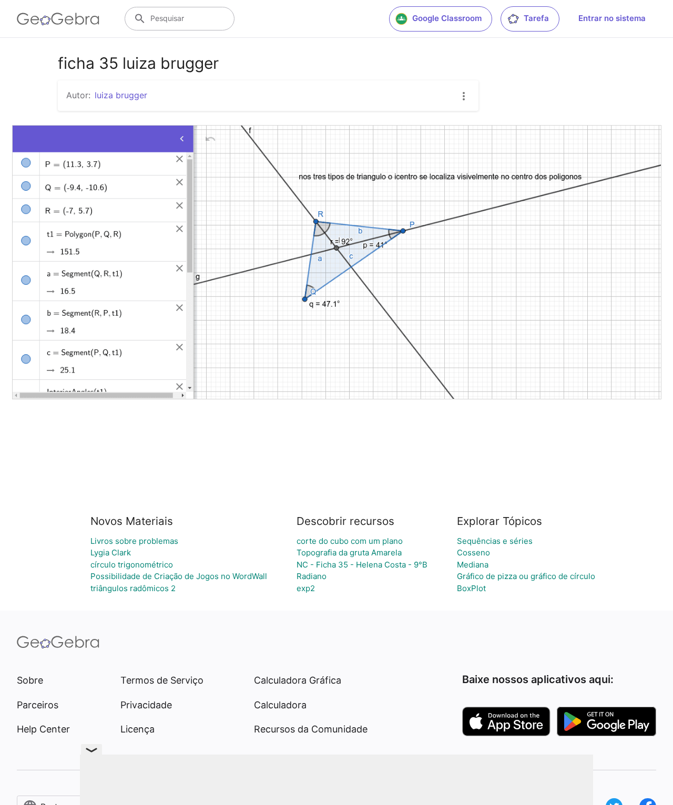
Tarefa (536, 18)
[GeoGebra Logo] (58, 19)
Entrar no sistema (612, 18)
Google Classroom (447, 18)
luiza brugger (121, 95)
